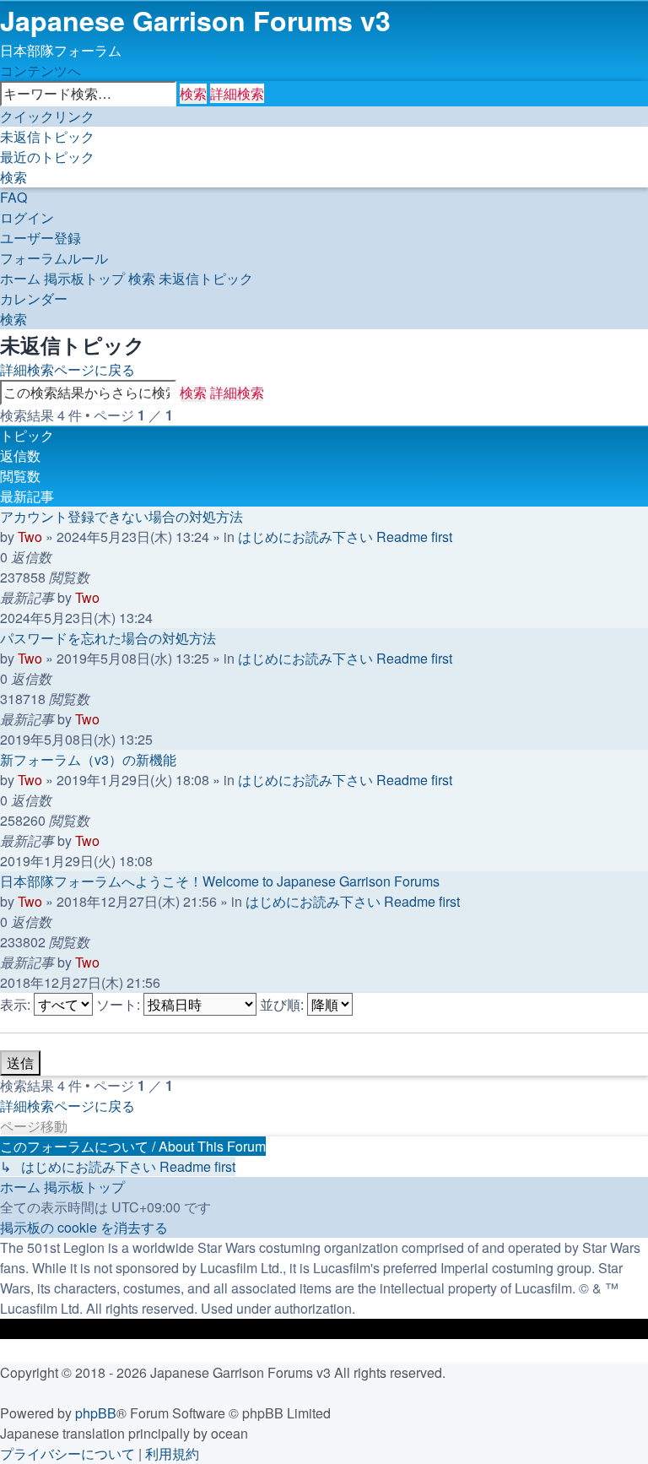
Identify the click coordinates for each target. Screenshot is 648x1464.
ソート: (119, 1004)
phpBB (95, 1413)
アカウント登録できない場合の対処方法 (121, 516)
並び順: (283, 1004)
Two (30, 536)
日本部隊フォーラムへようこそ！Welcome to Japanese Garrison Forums (220, 881)
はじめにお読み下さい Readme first (345, 536)
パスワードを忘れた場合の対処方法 (108, 638)
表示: (17, 1004)
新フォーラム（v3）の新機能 (88, 759)
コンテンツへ (40, 70)
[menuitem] (47, 136)
